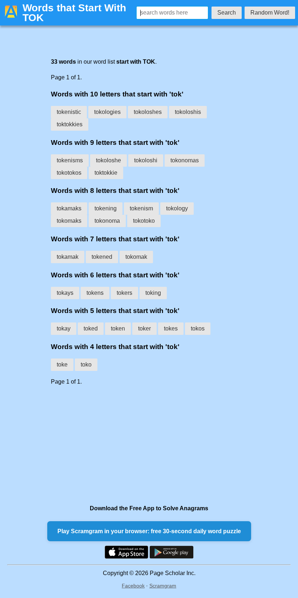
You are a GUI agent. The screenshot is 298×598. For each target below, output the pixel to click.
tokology (177, 208)
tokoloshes (148, 112)
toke (62, 364)
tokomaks (69, 221)
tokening (105, 208)
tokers (124, 293)
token (118, 328)
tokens (95, 293)
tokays (65, 293)
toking (153, 293)
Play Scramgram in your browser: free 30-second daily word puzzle (149, 531)
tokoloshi (145, 160)
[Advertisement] (134, 445)
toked (91, 328)
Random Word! (269, 12)
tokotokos (69, 173)
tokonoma (107, 221)
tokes (171, 328)
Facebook (133, 586)
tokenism (141, 208)
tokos (198, 328)
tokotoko (144, 221)
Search (226, 12)
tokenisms (70, 160)
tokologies (107, 112)
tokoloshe (108, 160)
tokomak (136, 257)
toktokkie (105, 173)
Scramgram (162, 586)
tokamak (67, 257)
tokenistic (69, 112)
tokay (64, 328)
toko (86, 364)
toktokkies (69, 124)
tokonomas (184, 160)
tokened (102, 257)
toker (144, 328)
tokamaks (69, 208)
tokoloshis (188, 112)
